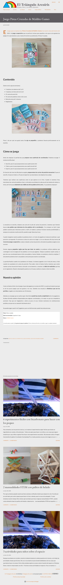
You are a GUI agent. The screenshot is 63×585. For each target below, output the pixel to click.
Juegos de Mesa (38, 9)
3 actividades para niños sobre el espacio (24, 551)
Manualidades (48, 9)
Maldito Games (37, 31)
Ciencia (29, 9)
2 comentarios (13, 440)
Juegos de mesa (26, 338)
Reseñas (15, 9)
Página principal (6, 9)
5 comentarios (13, 504)
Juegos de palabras (35, 338)
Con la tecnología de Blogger (32, 581)
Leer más (58, 440)
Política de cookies (45, 577)
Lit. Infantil (22, 9)
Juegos (10, 338)
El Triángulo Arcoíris (10, 574)
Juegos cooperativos (17, 338)
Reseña (42, 338)
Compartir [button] (55, 338)
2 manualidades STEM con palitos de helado (26, 487)
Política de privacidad (19, 577)
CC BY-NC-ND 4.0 (47, 574)
